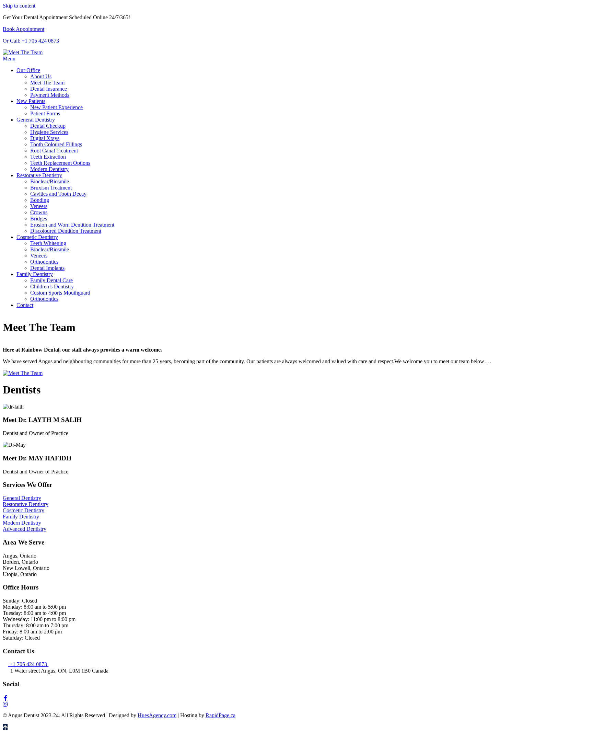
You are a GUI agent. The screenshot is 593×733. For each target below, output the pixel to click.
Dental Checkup (48, 126)
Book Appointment (23, 29)
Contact (24, 305)
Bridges (38, 218)
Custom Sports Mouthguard (60, 293)
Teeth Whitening (48, 243)
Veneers (38, 206)
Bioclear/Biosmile (49, 181)
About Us (40, 76)
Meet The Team (47, 82)
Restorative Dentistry (39, 175)
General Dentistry (35, 120)
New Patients (30, 101)
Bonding (39, 200)
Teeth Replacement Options (60, 163)
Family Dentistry (34, 274)
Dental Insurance (48, 89)
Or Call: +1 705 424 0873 (31, 41)
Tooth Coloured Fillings (56, 144)
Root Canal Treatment (54, 150)
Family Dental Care (51, 280)
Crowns (38, 212)
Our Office (28, 70)
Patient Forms (45, 113)
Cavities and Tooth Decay (58, 194)
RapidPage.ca (220, 715)
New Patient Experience (56, 107)
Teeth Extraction (48, 157)
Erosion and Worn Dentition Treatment (72, 225)
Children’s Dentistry (52, 286)
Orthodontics (44, 262)
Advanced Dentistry (24, 529)
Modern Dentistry (49, 169)
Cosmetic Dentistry (37, 237)
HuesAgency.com (157, 715)
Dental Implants (47, 268)
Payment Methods (49, 95)
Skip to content (19, 6)
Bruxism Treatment (51, 188)
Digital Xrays (44, 138)
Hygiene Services (49, 132)
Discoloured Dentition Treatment (65, 231)
